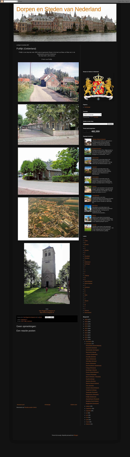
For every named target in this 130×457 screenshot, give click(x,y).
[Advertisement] (46, 388)
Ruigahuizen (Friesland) (92, 394)
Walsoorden (95, 158)
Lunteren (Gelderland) (91, 354)
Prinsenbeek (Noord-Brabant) (93, 345)
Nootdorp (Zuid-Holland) (92, 401)
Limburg (87, 275)
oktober (88, 406)
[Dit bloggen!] (48, 317)
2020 (86, 332)
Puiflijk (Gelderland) (91, 397)
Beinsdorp (95, 205)
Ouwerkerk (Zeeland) (91, 348)
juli (87, 413)
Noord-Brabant (88, 281)
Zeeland (87, 310)
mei (87, 417)
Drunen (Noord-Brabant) (92, 372)
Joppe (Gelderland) (91, 359)
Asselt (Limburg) (90, 379)
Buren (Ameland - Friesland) (93, 376)
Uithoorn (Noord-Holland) (99, 139)
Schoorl (94, 186)
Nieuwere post (20, 404)
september (89, 408)
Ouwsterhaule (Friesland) (92, 399)
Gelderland (23, 319)
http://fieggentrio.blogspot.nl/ (47, 310)
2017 (86, 339)
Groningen (87, 264)
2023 (86, 326)
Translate (95, 117)
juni (87, 415)
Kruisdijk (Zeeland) (91, 356)
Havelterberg (95, 195)
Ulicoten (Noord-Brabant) (92, 388)
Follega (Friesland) (91, 368)
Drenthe (87, 250)
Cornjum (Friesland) (91, 374)
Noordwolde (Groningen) (92, 350)
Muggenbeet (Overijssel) (92, 403)
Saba (86, 295)
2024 (86, 324)
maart (87, 422)
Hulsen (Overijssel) (91, 363)
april (87, 419)
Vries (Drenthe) (90, 385)
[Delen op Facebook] (51, 317)
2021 (86, 330)
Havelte (94, 225)
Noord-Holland (88, 283)
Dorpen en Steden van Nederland (58, 9)
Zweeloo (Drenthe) (91, 381)
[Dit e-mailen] (46, 317)
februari (88, 424)
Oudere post (74, 404)
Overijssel (87, 287)
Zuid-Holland (88, 312)
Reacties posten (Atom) (30, 407)
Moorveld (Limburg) (91, 352)
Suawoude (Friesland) (91, 392)
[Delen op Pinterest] (53, 317)
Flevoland (87, 256)
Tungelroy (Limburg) (91, 390)
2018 (86, 337)
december (89, 341)
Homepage (47, 404)
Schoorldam (95, 177)
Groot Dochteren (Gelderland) (93, 365)
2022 (86, 328)
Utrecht (86, 300)
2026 (86, 319)
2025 (86, 321)
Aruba (86, 240)
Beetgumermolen (96, 148)
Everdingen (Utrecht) (91, 370)
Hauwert (94, 167)
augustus (88, 410)
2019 (86, 335)
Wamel (94, 215)
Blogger (76, 435)
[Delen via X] (49, 317)
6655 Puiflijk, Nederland (26, 321)
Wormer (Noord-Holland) (92, 383)
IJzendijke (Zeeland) (91, 361)
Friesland (87, 258)
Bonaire (87, 244)
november (89, 343)
